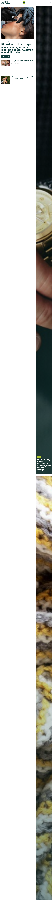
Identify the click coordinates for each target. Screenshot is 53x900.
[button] (24, 2)
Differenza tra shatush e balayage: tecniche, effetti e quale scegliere (22, 77)
